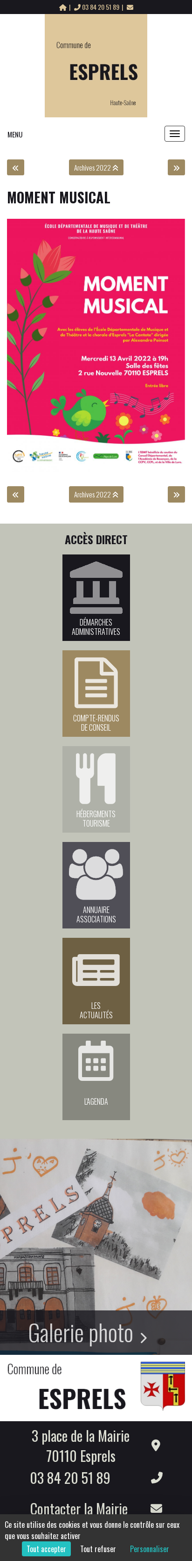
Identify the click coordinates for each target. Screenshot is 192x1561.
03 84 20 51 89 (101, 7)
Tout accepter (46, 1548)
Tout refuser (98, 1548)
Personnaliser (149, 1548)
